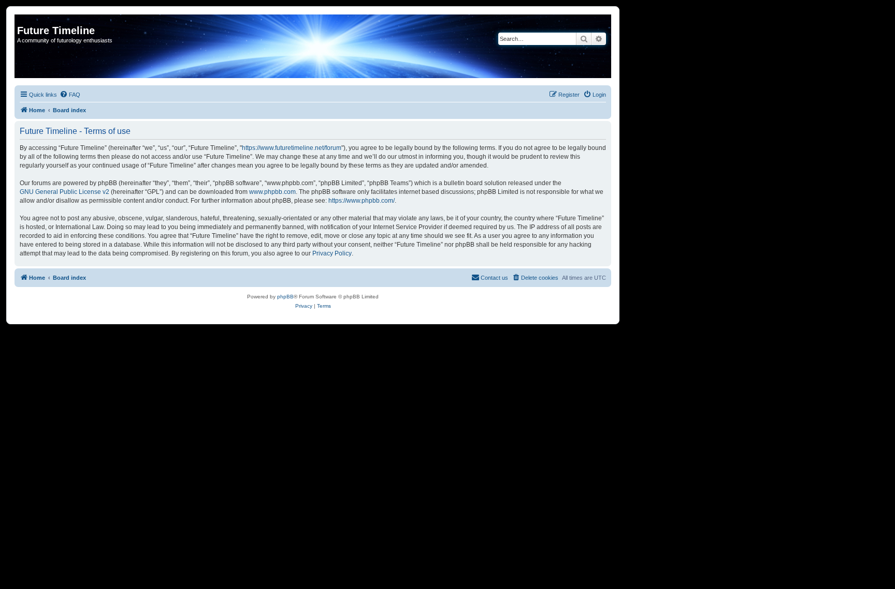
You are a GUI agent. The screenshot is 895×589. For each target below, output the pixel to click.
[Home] (23, 19)
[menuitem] (70, 94)
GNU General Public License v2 (64, 191)
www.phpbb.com (272, 191)
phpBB (285, 296)
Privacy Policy (332, 253)
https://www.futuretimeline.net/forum (291, 148)
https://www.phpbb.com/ (361, 200)
